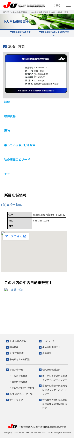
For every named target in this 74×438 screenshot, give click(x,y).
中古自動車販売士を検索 (43, 12)
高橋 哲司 (17, 289)
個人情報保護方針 (51, 369)
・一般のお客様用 (18, 375)
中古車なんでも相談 (19, 359)
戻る (58, 5)
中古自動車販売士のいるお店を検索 (54, 32)
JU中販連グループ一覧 (20, 393)
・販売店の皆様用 (18, 381)
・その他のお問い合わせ (21, 387)
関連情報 (13, 347)
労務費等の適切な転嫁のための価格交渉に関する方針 (54, 403)
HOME (6, 12)
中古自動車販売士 (21, 12)
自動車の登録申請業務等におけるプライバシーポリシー (54, 389)
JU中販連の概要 (17, 341)
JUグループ (48, 341)
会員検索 (46, 353)
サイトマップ (16, 399)
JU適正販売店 (16, 353)
